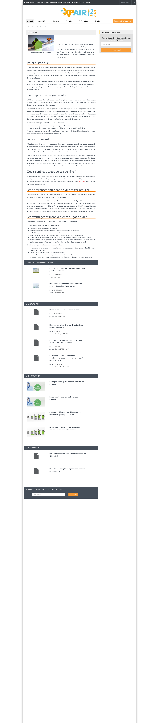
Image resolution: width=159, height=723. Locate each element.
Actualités (42, 21)
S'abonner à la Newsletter (123, 21)
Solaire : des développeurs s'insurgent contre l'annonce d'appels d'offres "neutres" (63, 2)
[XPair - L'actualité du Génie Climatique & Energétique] (79, 12)
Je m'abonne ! (116, 50)
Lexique (28, 27)
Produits (69, 21)
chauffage (82, 181)
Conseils (56, 21)
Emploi (97, 21)
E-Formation (83, 21)
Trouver (74, 494)
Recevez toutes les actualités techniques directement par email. (116, 39)
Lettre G (35, 27)
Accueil (30, 21)
